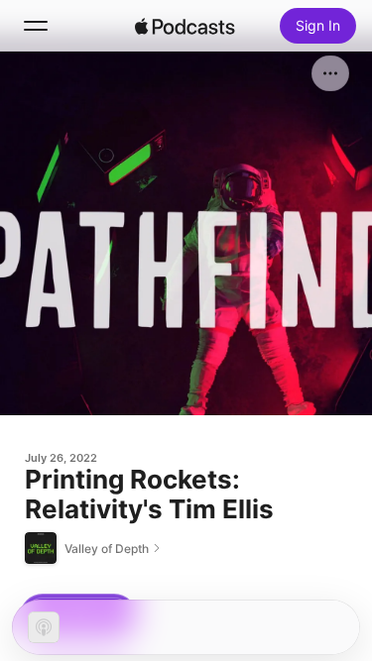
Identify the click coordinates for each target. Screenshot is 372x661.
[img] (185, 26)
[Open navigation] (36, 26)
